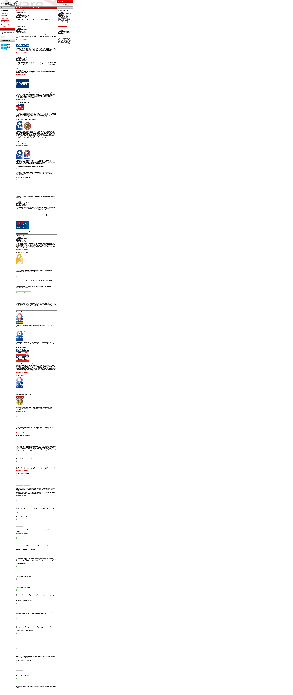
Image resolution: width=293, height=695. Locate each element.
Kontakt (35, 7)
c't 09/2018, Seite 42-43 (62, 26)
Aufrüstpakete (3, 26)
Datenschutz (22, 692)
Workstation (3, 21)
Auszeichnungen (29, 7)
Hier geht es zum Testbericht (21, 23)
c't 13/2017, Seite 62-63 (62, 46)
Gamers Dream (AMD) (5, 13)
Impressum (3, 692)
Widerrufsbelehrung (11, 692)
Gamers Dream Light (5, 20)
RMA (39, 7)
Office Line (3, 23)
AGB (6, 692)
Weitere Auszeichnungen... (63, 48)
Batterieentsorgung (28, 692)
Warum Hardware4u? (20, 7)
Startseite (3, 7)
